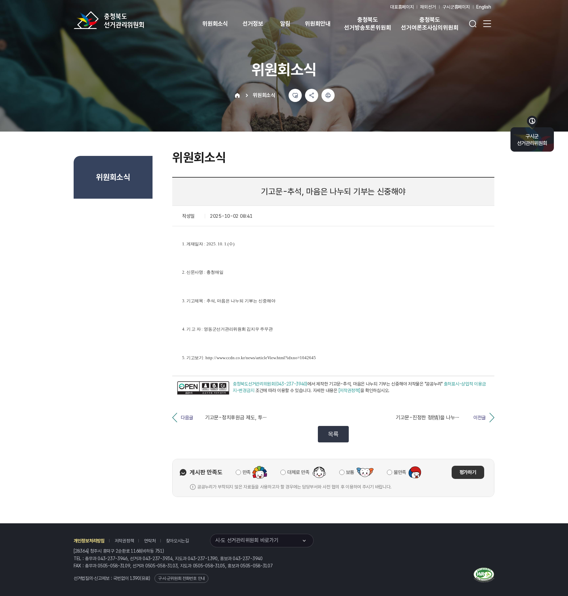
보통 (350, 472)
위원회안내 (318, 23)
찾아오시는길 (177, 540)
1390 (135, 578)
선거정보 (253, 23)
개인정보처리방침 (89, 540)
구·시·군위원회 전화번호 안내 (181, 578)
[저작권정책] (349, 390)
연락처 (149, 540)
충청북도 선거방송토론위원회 (367, 23)
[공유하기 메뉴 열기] (311, 95)
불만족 (400, 472)
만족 (247, 472)
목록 (333, 434)
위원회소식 (215, 23)
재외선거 (428, 7)
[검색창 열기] (472, 23)
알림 (285, 23)
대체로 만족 (298, 472)
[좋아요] (295, 95)
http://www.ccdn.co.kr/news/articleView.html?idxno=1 (253, 357)
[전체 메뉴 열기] (487, 23)
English (483, 7)
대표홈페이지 (402, 7)
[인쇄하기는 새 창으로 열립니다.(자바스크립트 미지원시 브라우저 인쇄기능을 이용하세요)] (328, 95)
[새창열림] (203, 388)
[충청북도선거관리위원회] (129, 20)
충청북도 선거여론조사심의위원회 (429, 23)
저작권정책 (124, 540)
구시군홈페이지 (456, 7)
